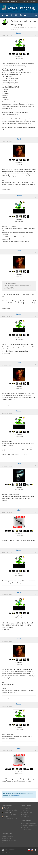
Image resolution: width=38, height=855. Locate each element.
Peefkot (6, 808)
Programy (11, 15)
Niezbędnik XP (25, 15)
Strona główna (2, 15)
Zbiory (20, 15)
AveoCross (7, 812)
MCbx (19, 464)
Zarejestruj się (5, 1)
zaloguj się (16, 795)
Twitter (25, 814)
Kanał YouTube (27, 812)
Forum (7, 15)
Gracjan (19, 33)
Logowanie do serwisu (29, 1)
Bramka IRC (14, 1)
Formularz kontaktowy (29, 823)
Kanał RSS (26, 817)
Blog (16, 15)
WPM (6, 816)
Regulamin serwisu (7, 836)
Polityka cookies (6, 838)
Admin (19, 510)
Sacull (19, 139)
